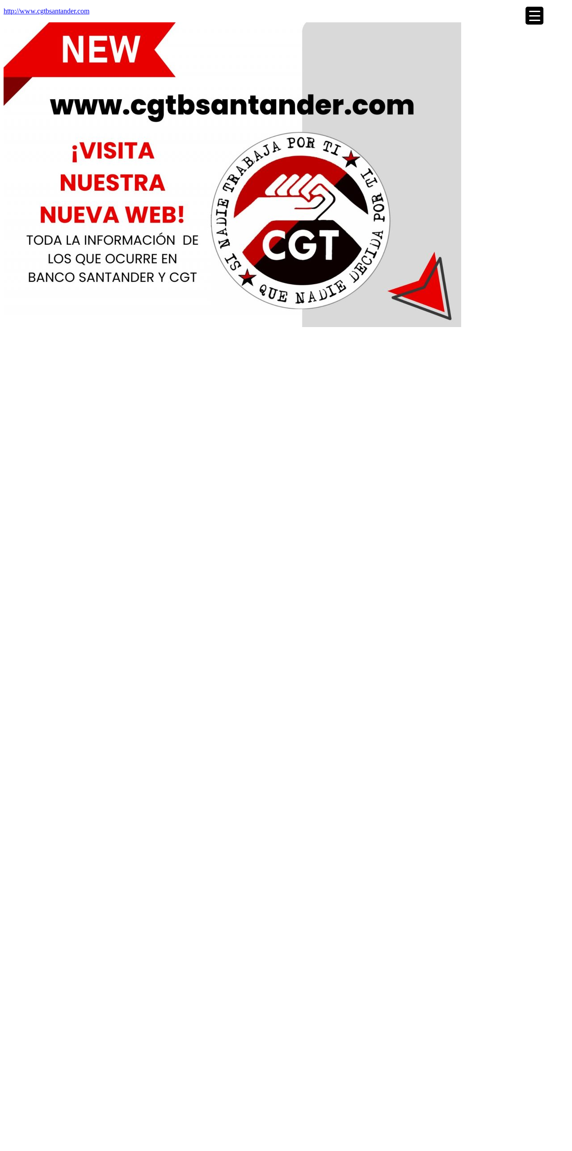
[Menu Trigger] (534, 16)
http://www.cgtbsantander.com (46, 11)
